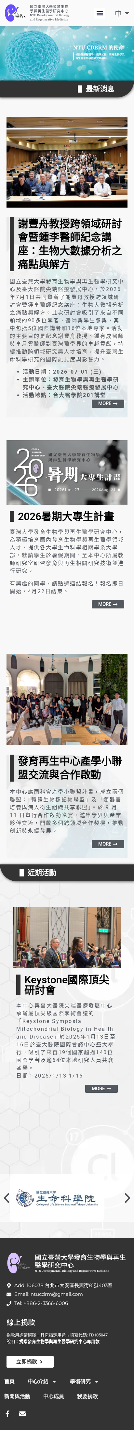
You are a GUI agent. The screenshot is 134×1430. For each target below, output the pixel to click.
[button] (99, 13)
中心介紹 (38, 1381)
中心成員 (53, 1396)
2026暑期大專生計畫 (66, 516)
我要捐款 (87, 1396)
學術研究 (80, 1381)
